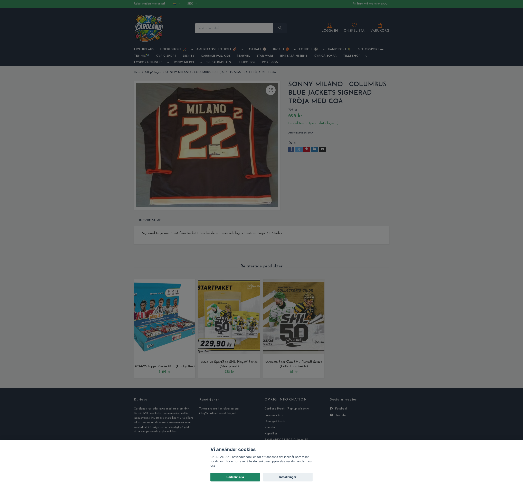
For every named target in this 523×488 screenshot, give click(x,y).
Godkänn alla (235, 477)
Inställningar (287, 477)
